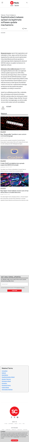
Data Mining (5, 375)
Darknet (4, 373)
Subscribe (14, 290)
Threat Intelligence (11, 15)
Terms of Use (18, 287)
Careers (20, 423)
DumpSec (4, 383)
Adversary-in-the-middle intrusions (10, 69)
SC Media (6, 423)
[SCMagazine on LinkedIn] (17, 417)
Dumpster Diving (6, 385)
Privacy (23, 423)
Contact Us (16, 423)
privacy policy (16, 436)
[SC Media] (14, 3)
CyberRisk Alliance (10, 423)
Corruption (4, 371)
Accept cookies (14, 440)
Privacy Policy (23, 287)
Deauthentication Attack (8, 377)
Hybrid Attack (5, 387)
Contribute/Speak (8, 429)
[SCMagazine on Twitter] (14, 417)
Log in (11, 5)
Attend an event (14, 429)
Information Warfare (7, 389)
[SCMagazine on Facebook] (11, 417)
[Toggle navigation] (2, 2)
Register (17, 5)
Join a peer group (19, 429)
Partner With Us (25, 429)
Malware (3, 15)
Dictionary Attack (6, 381)
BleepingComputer (6, 53)
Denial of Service (6, 379)
